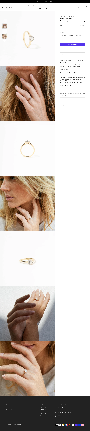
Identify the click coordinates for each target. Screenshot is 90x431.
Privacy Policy (43, 411)
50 (63, 28)
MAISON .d (11, 424)
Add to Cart (77, 40)
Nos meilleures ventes (55, 5)
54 (67, 28)
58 (72, 28)
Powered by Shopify (17, 424)
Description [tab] (62, 55)
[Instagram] (59, 416)
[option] (4, 21)
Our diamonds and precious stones (63, 412)
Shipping (68, 35)
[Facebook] (55, 416)
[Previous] (4, 17)
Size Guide (82, 25)
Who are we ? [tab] (63, 100)
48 (60, 28)
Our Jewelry (22, 5)
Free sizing (57, 409)
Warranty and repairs (60, 407)
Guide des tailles (64, 58)
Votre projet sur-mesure (44, 8)
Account (79, 7)
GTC (41, 415)
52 (65, 28)
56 (70, 28)
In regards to (66, 5)
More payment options (72, 47)
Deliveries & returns (45, 407)
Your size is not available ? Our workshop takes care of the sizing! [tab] (72, 94)
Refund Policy (43, 409)
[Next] (4, 40)
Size (72, 25)
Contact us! (8, 407)
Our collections (31, 5)
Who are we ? (9, 409)
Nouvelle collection (42, 5)
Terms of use (43, 413)
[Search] (84, 7)
